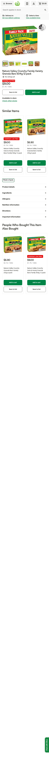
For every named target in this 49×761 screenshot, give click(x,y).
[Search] (45, 9)
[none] (33, 3)
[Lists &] (27, 3)
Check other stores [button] (9, 101)
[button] (5, 63)
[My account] (33, 3)
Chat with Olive (47, 745)
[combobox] (24, 10)
